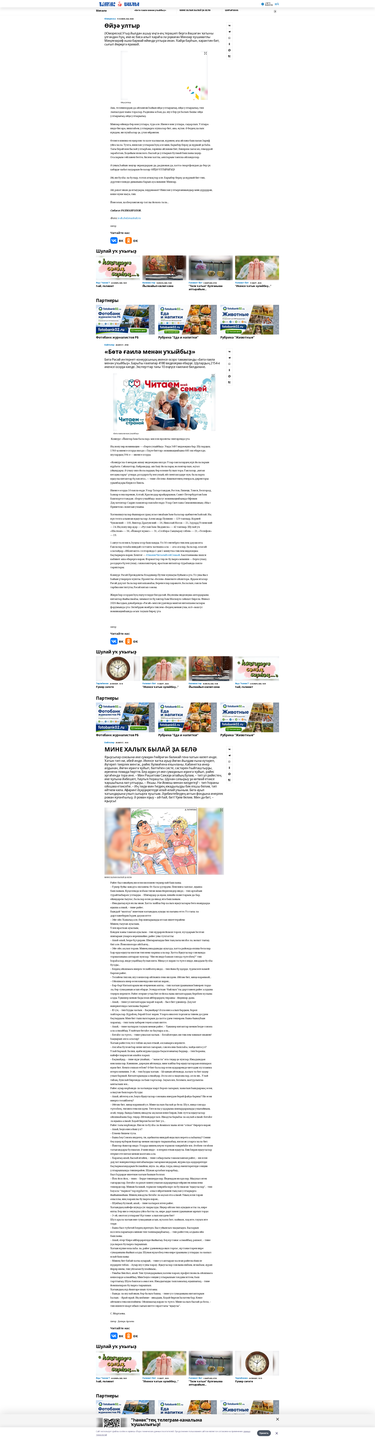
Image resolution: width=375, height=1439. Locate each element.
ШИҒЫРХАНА (231, 10)
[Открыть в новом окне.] (116, 240)
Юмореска (110, 19)
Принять (264, 1433)
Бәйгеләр (109, 345)
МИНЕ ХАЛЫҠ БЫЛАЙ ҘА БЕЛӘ (195, 10)
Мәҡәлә (101, 10)
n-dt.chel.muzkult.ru (129, 218)
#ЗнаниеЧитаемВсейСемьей (163, 555)
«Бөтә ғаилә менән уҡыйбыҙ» (150, 10)
